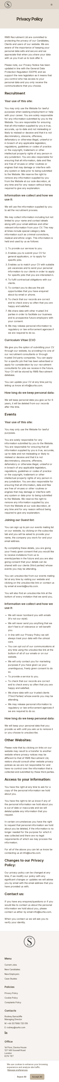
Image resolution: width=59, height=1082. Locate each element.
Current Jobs (11, 965)
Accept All (37, 1076)
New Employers (12, 974)
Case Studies (11, 978)
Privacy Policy (11, 993)
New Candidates (12, 969)
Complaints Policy (13, 1002)
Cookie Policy (11, 998)
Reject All (21, 1076)
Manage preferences (17, 1070)
